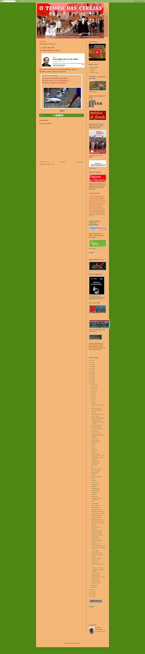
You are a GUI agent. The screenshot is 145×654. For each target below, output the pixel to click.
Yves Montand (92, 212)
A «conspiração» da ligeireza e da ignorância (98, 570)
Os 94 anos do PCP (95, 560)
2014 (91, 589)
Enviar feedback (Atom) (49, 164)
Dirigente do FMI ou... (95, 538)
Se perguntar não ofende (96, 425)
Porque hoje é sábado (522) (96, 515)
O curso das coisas (95, 431)
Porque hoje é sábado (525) (96, 427)
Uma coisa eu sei (94, 482)
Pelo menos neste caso (95, 582)
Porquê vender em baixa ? (96, 476)
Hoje (92, 466)
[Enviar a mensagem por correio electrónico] (53, 115)
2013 (91, 592)
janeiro (93, 587)
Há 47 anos (93, 412)
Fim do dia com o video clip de (97, 523)
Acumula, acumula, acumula (97, 534)
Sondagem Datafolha (95, 490)
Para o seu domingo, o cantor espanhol (97, 458)
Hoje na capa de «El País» (96, 408)
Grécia (92, 501)
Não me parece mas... (95, 507)
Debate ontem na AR (95, 527)
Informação (93, 486)
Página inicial (63, 161)
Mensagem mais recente (44, 161)
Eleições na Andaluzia (95, 453)
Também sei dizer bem (95, 442)
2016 (91, 381)
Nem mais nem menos (95, 575)
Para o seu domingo (95, 505)
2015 (91, 383)
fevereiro (93, 585)
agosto (93, 393)
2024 (91, 364)
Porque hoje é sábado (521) (96, 558)
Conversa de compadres (96, 517)
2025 (91, 362)
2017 (91, 379)
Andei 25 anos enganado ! (96, 530)
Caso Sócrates (94, 464)
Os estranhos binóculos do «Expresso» (96, 499)
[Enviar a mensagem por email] (56, 115)
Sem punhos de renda (94, 72)
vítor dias (99, 627)
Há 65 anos (93, 474)
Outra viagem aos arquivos (96, 532)
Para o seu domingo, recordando (97, 418)
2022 (91, 368)
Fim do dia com (94, 438)
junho (93, 397)
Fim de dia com (94, 496)
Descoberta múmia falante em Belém (97, 555)
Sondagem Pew (94, 492)
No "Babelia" (94, 494)
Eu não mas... (94, 525)
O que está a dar (94, 450)
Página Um (92, 70)
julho (93, 395)
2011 (91, 596)
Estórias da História (95, 440)
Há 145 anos (93, 480)
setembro (93, 391)
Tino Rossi (96, 214)
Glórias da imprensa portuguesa (97, 521)
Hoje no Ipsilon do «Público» (97, 429)
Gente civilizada (94, 562)
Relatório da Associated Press (97, 511)
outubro (93, 389)
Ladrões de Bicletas (94, 67)
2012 (91, 594)
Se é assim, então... (95, 536)
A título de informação (95, 543)
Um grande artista (94, 503)
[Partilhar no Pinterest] (62, 115)
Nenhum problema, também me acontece (97, 435)
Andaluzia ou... (94, 451)
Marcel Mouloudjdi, (101, 211)
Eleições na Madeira (95, 416)
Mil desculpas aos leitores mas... (97, 414)
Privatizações (94, 529)
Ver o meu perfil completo (100, 631)
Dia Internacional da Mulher (97, 553)
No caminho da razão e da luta (97, 564)
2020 (91, 372)
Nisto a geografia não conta (96, 519)
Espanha (93, 478)
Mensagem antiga (79, 161)
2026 (91, 360)
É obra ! (93, 446)
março (93, 403)
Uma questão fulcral (95, 463)
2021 (91, 370)
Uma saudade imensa (95, 488)
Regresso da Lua (94, 472)
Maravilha (93, 448)
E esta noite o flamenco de (96, 573)
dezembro (94, 384)
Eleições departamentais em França (98, 455)
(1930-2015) (93, 444)
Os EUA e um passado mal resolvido (96, 541)
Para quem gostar (94, 484)
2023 (91, 366)
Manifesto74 (92, 69)
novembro (94, 387)
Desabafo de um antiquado (96, 410)
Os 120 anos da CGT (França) (97, 567)
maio (93, 399)
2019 (91, 375)
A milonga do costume (95, 580)
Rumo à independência (95, 470)
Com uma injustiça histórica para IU (98, 545)
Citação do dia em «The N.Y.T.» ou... (97, 405)
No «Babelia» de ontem (96, 420)
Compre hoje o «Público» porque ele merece (98, 422)
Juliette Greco (98, 212)
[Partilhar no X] (59, 115)
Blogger (79, 643)
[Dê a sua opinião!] (58, 115)
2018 (91, 377)
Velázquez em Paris (95, 461)
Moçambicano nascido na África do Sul (98, 548)
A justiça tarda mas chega (96, 509)
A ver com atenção (95, 551)
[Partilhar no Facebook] (61, 115)
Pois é (92, 566)
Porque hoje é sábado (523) (96, 468)
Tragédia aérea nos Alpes (96, 433)
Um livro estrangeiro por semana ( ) (98, 513)
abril (93, 401)
